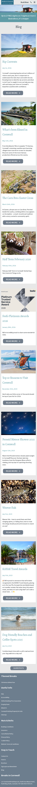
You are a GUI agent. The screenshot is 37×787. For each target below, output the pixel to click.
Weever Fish (9, 508)
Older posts (18, 668)
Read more (12, 93)
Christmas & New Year (8, 682)
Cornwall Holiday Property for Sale (11, 711)
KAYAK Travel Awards (14, 569)
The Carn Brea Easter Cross (17, 198)
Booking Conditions (7, 727)
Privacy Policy (5, 737)
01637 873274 (28, 784)
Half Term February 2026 (16, 259)
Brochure (4, 763)
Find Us (3, 760)
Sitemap (4, 715)
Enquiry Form (5, 704)
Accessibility (5, 697)
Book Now (25, 2)
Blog (2, 770)
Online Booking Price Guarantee (11, 701)
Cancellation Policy (7, 734)
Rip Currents (9, 62)
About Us (4, 708)
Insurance (4, 730)
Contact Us (4, 756)
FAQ (2, 694)
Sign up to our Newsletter (9, 766)
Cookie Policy (5, 741)
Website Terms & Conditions (10, 744)
